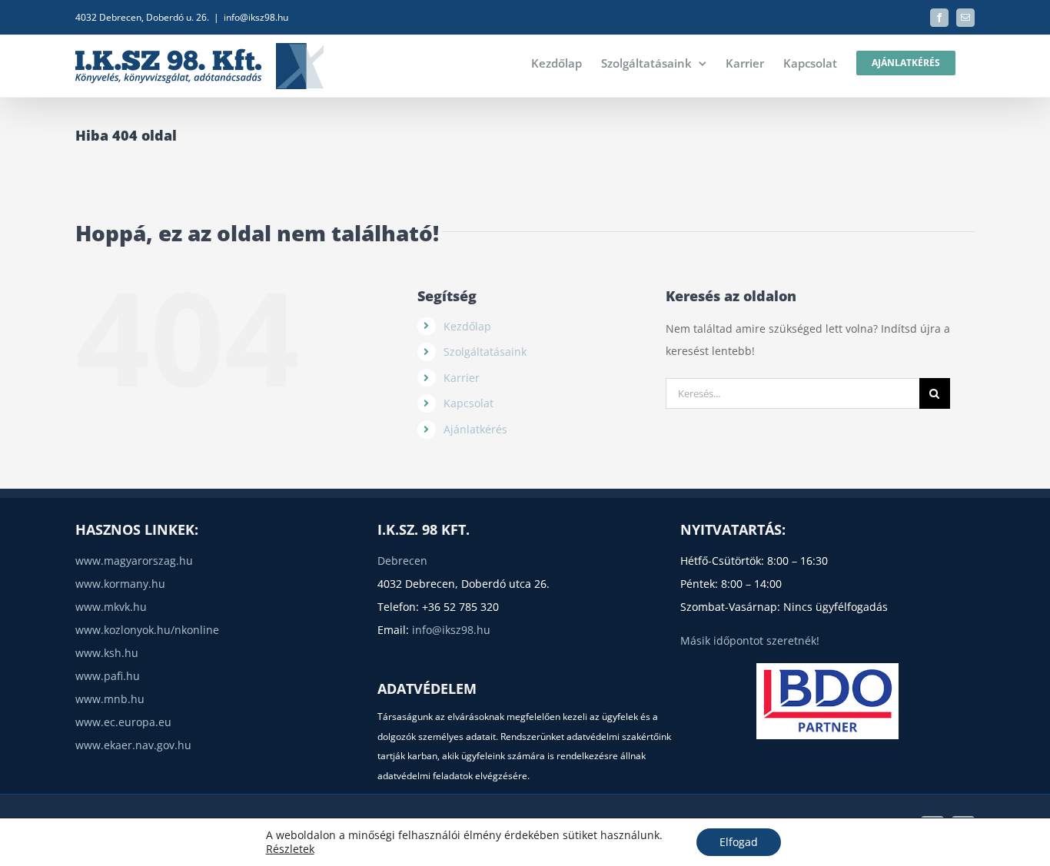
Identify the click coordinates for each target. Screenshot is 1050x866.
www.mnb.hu (110, 699)
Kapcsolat (468, 403)
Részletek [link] (290, 848)
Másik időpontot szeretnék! (749, 640)
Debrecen (402, 560)
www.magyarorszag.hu (134, 560)
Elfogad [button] (738, 841)
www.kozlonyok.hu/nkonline (147, 629)
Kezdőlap (467, 326)
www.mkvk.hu (111, 606)
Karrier (462, 377)
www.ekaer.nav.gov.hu (133, 745)
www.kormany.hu (120, 583)
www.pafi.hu (107, 676)
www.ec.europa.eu (123, 722)
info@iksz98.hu (256, 17)
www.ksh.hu (106, 652)
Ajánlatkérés (475, 429)
